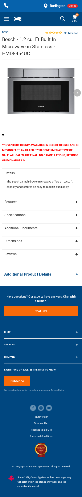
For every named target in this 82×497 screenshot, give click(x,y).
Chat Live (41, 311)
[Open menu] (6, 18)
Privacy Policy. (58, 390)
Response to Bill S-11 (41, 429)
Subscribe (17, 381)
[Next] (77, 93)
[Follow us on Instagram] (41, 408)
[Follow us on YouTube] (49, 408)
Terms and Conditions (41, 436)
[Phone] (6, 5)
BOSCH (6, 32)
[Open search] (62, 18)
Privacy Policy (41, 417)
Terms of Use (41, 423)
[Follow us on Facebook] (33, 408)
